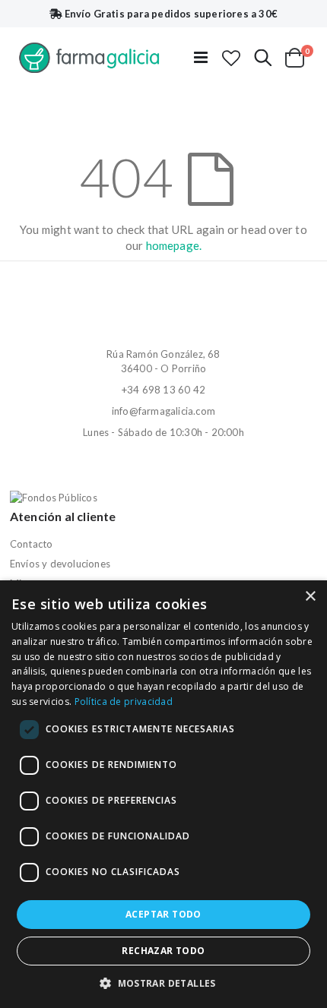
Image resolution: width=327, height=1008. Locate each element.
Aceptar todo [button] (163, 914)
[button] (231, 58)
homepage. (174, 245)
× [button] (310, 596)
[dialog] (163, 794)
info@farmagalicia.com (163, 411)
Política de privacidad (124, 701)
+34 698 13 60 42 (163, 390)
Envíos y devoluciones (60, 564)
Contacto (31, 544)
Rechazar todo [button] (163, 950)
